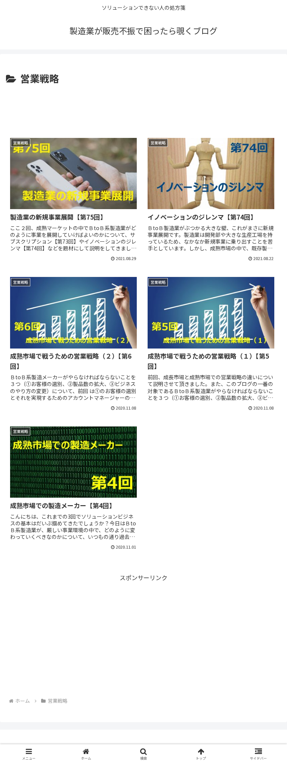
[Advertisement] (143, 107)
